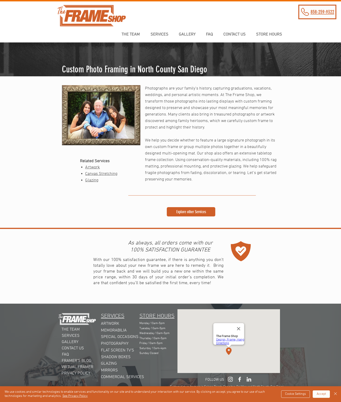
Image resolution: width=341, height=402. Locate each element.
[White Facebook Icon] (239, 379)
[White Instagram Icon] (230, 379)
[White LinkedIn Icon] (249, 379)
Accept (321, 394)
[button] (271, 34)
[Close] (335, 394)
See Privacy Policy (75, 396)
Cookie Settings (295, 394)
